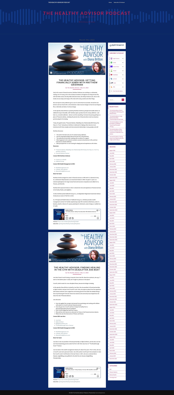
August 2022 (112, 275)
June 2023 (112, 247)
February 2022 (113, 291)
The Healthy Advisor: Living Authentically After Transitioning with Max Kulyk (116, 117)
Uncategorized (113, 377)
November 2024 (113, 204)
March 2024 (112, 226)
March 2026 (112, 161)
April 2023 (112, 253)
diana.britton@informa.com (63, 171)
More (78, 223)
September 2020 (113, 334)
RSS (75, 223)
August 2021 (112, 307)
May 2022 (112, 283)
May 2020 (112, 345)
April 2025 (112, 191)
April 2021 (112, 318)
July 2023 (112, 245)
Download (71, 221)
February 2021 (113, 323)
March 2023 (112, 256)
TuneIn (72, 223)
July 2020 (112, 339)
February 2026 (113, 164)
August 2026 (112, 150)
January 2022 (113, 293)
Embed (77, 221)
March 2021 (112, 320)
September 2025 (113, 177)
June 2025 (112, 185)
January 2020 (113, 356)
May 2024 (112, 220)
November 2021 (113, 299)
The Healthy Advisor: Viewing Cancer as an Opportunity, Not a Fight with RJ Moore (117, 138)
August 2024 (112, 212)
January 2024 (113, 231)
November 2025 (113, 172)
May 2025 (112, 188)
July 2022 (112, 277)
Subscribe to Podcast (119, 2)
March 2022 (112, 288)
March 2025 (112, 193)
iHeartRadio (66, 223)
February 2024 (113, 229)
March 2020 (112, 350)
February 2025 (113, 196)
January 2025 (113, 199)
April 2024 (112, 223)
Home (110, 2)
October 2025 (113, 174)
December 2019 (113, 358)
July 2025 (112, 183)
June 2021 (112, 312)
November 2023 (113, 237)
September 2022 (113, 272)
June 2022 (112, 280)
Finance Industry (113, 372)
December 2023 (113, 234)
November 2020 (113, 329)
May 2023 (112, 250)
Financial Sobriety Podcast (62, 153)
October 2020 (113, 331)
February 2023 (113, 258)
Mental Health (113, 374)
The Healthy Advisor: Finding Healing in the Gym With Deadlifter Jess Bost (77, 268)
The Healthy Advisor (73, 87)
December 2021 (113, 296)
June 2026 (112, 153)
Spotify (60, 223)
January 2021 (113, 326)
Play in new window (63, 221)
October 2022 (113, 269)
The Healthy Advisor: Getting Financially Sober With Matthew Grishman (77, 82)
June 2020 (112, 342)
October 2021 (113, 302)
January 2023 (113, 261)
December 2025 (113, 169)
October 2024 (113, 207)
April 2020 (112, 348)
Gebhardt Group (60, 161)
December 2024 (113, 201)
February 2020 (113, 353)
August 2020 (112, 337)
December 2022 (113, 264)
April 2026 (112, 158)
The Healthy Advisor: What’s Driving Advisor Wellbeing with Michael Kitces (117, 112)
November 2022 (113, 266)
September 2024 (113, 210)
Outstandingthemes (100, 392)
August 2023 (112, 242)
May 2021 (112, 315)
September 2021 (113, 304)
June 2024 (112, 218)
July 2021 (112, 310)
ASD (110, 369)
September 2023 (113, 239)
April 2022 (112, 285)
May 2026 (112, 156)
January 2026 (113, 166)
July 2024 (112, 215)
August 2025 (112, 180)
